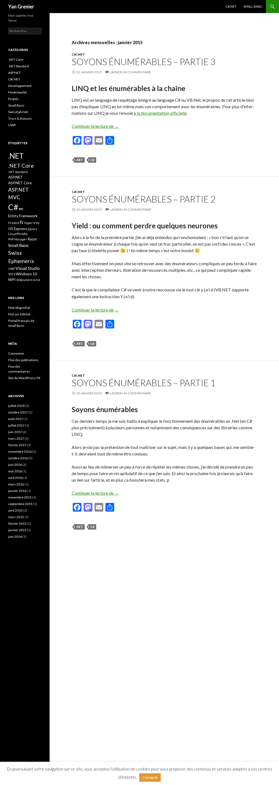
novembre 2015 (20, 497)
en (21, 208)
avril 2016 (15, 478)
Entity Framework (23, 215)
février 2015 (17, 523)
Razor (32, 239)
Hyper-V (29, 223)
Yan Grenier (21, 7)
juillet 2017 (16, 425)
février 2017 (17, 445)
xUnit (36, 280)
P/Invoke (22, 233)
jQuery (32, 229)
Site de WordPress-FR (24, 378)
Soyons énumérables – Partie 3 (144, 61)
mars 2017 (16, 438)
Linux (12, 233)
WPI (12, 279)
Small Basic (253, 6)
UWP (12, 125)
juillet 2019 (16, 406)
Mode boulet (17, 92)
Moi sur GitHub (19, 314)
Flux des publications (23, 360)
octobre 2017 (18, 412)
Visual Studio (28, 268)
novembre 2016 (20, 451)
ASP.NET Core (20, 182)
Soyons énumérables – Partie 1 (144, 382)
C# (92, 160)
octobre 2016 (18, 458)
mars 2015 (16, 517)
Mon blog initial (19, 308)
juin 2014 (15, 537)
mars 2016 (16, 484)
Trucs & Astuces (20, 118)
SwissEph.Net (18, 112)
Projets (13, 99)
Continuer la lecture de (95, 126)
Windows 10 (26, 273)
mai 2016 (15, 471)
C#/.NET (231, 6)
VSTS (11, 274)
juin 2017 (15, 432)
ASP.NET (14, 73)
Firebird (13, 223)
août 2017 (15, 419)
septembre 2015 (20, 504)
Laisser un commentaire (130, 72)
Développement (20, 86)
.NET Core (15, 60)
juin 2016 (15, 465)
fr (22, 222)
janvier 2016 (17, 491)
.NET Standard (18, 66)
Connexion (16, 353)
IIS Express (17, 228)
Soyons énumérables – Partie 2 (144, 199)
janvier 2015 (17, 530)
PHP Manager (17, 239)
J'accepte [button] (149, 777)
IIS (37, 223)
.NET (79, 160)
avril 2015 (15, 510)
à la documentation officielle (160, 113)
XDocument (24, 280)
